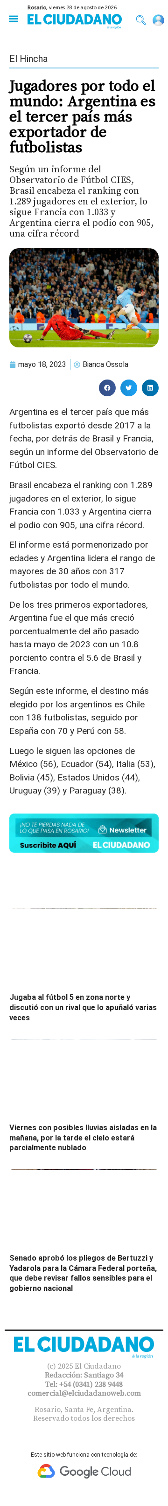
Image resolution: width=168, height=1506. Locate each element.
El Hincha (28, 58)
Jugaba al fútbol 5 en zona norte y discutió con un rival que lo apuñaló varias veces (83, 1007)
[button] (13, 18)
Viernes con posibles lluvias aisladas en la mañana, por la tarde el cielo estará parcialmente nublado (83, 1137)
